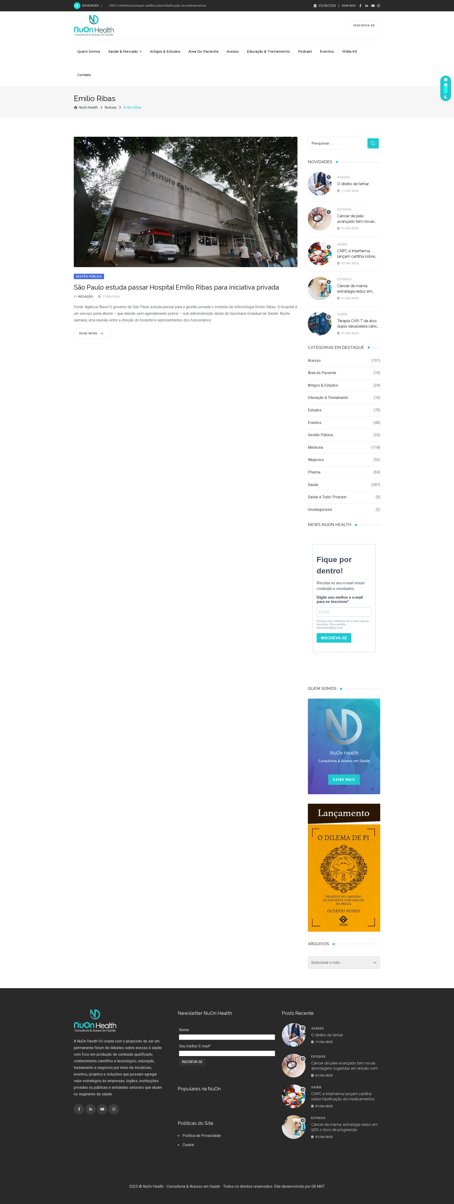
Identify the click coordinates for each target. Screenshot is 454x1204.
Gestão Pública (320, 435)
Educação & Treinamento (268, 51)
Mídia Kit (349, 51)
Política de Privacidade (202, 1135)
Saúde (342, 244)
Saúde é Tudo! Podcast (327, 497)
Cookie (188, 1145)
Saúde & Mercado (123, 51)
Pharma (314, 472)
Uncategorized (320, 509)
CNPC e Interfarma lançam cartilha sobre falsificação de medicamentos (157, 5)
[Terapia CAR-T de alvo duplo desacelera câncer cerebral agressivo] (320, 323)
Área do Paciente (203, 51)
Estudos (344, 209)
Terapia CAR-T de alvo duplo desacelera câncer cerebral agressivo (358, 326)
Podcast (305, 51)
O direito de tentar (353, 184)
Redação (85, 296)
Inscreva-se (364, 25)
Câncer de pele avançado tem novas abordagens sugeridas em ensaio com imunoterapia (344, 1068)
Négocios (316, 459)
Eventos (327, 51)
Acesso (233, 51)
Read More (88, 333)
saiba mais (344, 779)
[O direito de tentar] (320, 184)
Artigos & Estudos (165, 51)
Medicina (315, 447)
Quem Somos (88, 51)
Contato (84, 75)
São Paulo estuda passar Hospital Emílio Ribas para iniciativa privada (176, 287)
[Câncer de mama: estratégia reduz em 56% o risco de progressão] (320, 288)
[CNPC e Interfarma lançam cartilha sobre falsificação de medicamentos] (320, 253)
